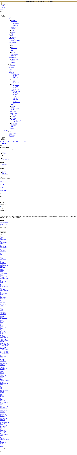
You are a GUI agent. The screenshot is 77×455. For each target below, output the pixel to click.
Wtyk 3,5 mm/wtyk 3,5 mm (16, 102)
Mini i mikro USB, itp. (16, 82)
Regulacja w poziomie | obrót (16, 121)
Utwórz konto (4, 7)
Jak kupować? (4, 157)
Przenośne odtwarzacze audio (14, 39)
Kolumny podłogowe (12, 65)
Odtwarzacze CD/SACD (14, 20)
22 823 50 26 (2, 181)
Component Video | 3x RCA (16, 94)
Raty (2, 158)
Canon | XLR (12, 109)
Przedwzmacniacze (15, 25)
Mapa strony (4, 166)
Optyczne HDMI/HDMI (16, 74)
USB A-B (14, 80)
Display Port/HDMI (15, 86)
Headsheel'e (14, 24)
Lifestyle (10, 69)
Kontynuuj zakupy (3, 231)
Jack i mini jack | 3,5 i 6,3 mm (15, 108)
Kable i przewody (11, 72)
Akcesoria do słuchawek (12, 62)
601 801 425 (2, 187)
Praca (3, 172)
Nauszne (12, 46)
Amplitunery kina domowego (13, 133)
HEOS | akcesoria (13, 37)
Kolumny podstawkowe (12, 135)
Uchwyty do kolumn (13, 118)
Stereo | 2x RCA (15, 92)
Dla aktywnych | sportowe (14, 54)
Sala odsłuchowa (4, 171)
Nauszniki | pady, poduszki (14, 59)
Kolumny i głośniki (6, 63)
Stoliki (12, 126)
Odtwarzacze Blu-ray (13, 32)
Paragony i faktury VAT (5, 159)
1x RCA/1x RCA (15, 96)
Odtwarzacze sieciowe (14, 21)
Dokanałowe (12, 45)
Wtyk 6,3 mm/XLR (15, 100)
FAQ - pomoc (4, 165)
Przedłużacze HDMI (15, 77)
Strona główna (4, 143)
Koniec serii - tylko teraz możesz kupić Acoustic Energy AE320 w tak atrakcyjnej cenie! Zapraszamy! (14, 141)
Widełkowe (12, 107)
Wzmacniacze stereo (11, 136)
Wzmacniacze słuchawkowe (12, 57)
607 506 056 (2, 184)
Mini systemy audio (11, 38)
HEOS (12, 36)
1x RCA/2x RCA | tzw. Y (16, 97)
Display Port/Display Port (16, 85)
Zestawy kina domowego (12, 42)
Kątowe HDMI (15, 75)
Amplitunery (12, 30)
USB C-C (14, 81)
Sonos (12, 35)
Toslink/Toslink (15, 88)
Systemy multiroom (11, 34)
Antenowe (12, 105)
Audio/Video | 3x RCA (16, 93)
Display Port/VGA (15, 87)
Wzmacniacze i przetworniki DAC (15, 40)
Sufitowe (14, 122)
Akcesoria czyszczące (15, 26)
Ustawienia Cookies (5, 174)
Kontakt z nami (4, 173)
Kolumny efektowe (11, 66)
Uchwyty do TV (13, 119)
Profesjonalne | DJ (13, 55)
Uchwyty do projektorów (14, 123)
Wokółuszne (12, 47)
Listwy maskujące (13, 125)
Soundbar (12, 33)
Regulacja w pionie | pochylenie (17, 120)
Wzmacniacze (12, 19)
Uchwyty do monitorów (14, 124)
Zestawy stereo (11, 41)
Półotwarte (12, 49)
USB (11, 79)
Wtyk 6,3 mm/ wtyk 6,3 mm (16, 98)
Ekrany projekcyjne (11, 128)
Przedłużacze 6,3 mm (15, 99)
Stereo (10, 18)
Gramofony (14, 22)
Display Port (12, 84)
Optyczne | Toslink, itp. (14, 115)
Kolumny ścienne (11, 67)
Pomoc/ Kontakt (2, 13)
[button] (38, 9)
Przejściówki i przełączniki (12, 111)
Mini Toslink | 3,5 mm (16, 89)
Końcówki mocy (13, 28)
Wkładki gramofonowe (16, 23)
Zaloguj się (3, 152)
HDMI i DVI (12, 73)
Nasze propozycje (6, 130)
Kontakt (1, 446)
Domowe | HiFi (13, 52)
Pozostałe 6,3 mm (15, 101)
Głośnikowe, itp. (13, 116)
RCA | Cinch (12, 90)
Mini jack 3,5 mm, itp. (14, 113)
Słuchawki (5, 43)
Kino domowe (11, 29)
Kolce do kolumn (11, 127)
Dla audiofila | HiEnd (13, 51)
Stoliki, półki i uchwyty (12, 117)
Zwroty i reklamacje (5, 160)
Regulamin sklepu (4, 164)
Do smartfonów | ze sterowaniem (15, 53)
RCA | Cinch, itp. (13, 114)
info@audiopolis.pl (3, 190)
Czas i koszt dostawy (5, 156)
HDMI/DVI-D (14, 76)
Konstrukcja (10, 44)
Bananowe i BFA (13, 106)
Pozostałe (12, 61)
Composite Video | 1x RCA (16, 91)
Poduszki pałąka (13, 60)
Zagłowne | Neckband (14, 48)
